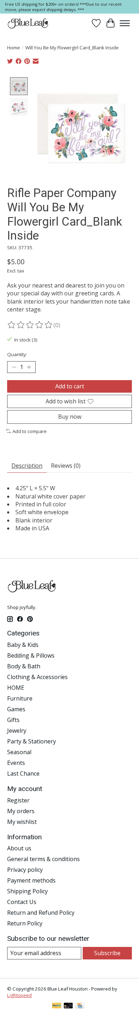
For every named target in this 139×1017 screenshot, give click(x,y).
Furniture (19, 698)
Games (16, 709)
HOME (15, 688)
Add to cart (69, 386)
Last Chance (23, 773)
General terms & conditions (43, 859)
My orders (21, 811)
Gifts (13, 720)
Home (13, 47)
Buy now (69, 417)
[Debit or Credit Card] (68, 1006)
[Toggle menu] (125, 23)
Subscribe (107, 953)
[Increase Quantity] (29, 367)
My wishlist (22, 822)
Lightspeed (19, 995)
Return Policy (24, 923)
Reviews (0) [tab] (66, 466)
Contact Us (21, 902)
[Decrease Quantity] (14, 367)
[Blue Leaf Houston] (28, 23)
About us (19, 848)
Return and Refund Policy (40, 913)
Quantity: (17, 354)
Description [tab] (26, 466)
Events (16, 763)
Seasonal (19, 752)
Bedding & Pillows (31, 655)
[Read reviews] (30, 325)
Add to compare (29, 431)
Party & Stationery (31, 741)
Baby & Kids (22, 645)
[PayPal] (56, 1006)
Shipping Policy (27, 891)
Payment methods (31, 880)
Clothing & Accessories (37, 677)
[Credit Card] (79, 1006)
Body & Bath (23, 666)
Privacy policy (25, 870)
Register (18, 800)
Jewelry (16, 730)
